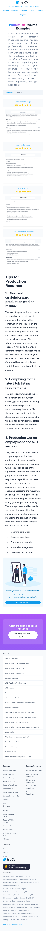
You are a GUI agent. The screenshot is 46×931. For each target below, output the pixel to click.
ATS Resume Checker (12, 698)
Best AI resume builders (13, 742)
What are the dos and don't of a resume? (19, 712)
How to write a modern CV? (15, 668)
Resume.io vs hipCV (23, 876)
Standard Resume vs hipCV (30, 916)
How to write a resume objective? (17, 722)
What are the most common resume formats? (21, 717)
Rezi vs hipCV (35, 907)
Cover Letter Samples (10, 792)
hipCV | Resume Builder (12, 925)
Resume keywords (11, 678)
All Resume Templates (34, 770)
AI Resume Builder (9, 770)
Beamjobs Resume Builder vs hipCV (15, 920)
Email (5, 849)
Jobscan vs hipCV (23, 901)
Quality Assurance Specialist (23, 231)
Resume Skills (8, 789)
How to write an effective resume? (17, 663)
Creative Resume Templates (32, 775)
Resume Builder (8, 774)
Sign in (23, 15)
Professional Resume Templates (33, 787)
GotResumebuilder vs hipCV (13, 904)
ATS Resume (9, 688)
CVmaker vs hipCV (9, 913)
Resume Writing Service (8, 821)
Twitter (5, 852)
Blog (32, 10)
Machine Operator (23, 145)
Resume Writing (11, 747)
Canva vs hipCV (8, 876)
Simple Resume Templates (31, 781)
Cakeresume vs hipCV (25, 895)
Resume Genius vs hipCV (30, 882)
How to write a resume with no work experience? (22, 727)
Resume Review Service (8, 815)
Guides (24, 10)
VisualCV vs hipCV (9, 895)
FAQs (5, 856)
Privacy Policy (8, 829)
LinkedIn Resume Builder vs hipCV (15, 892)
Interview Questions (12, 707)
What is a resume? (11, 658)
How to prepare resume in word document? (20, 703)
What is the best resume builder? (17, 737)
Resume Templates (10, 10)
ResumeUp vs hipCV (10, 910)
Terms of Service (9, 826)
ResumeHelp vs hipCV (26, 913)
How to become (10, 693)
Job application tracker (11, 796)
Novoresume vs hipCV (11, 879)
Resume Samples (32, 6)
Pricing (40, 10)
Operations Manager (23, 102)
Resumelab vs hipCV (32, 904)
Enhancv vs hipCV (9, 901)
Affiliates (6, 839)
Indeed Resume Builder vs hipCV (14, 889)
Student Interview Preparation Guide (18, 756)
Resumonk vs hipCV (27, 898)
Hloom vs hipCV (24, 910)
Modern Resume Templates (32, 793)
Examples (9, 92)
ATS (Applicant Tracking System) (16, 683)
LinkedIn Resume (11, 752)
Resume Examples (14, 6)
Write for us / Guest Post (10, 834)
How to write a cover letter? (15, 673)
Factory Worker (23, 188)
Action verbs (9, 732)
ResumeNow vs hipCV (11, 885)
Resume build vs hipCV (11, 882)
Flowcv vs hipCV (9, 907)
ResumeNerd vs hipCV (11, 916)
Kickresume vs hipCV (10, 898)
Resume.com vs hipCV (28, 879)
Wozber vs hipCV (22, 907)
